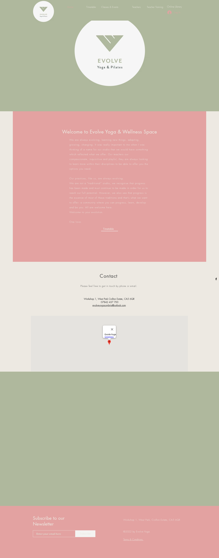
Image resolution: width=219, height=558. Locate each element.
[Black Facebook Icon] (216, 279)
